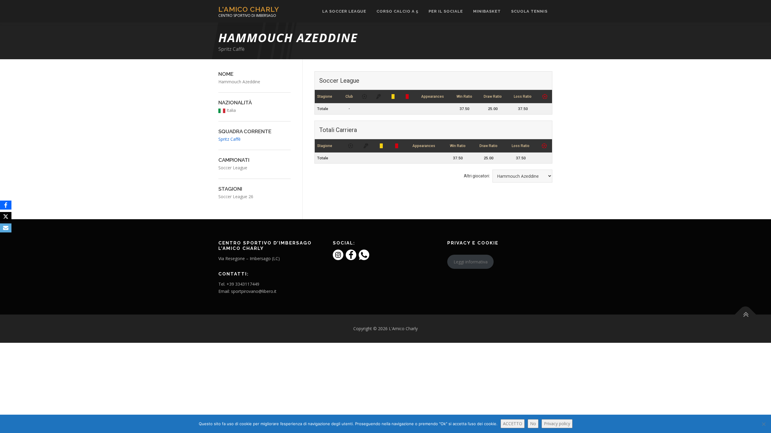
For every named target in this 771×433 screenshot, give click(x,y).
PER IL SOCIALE (446, 11)
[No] (763, 424)
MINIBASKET (487, 11)
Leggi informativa (471, 262)
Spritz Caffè (231, 49)
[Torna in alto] (745, 314)
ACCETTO (512, 423)
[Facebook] (5, 205)
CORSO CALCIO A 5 (397, 11)
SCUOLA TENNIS (529, 11)
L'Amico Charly (248, 9)
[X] (5, 216)
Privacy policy (557, 423)
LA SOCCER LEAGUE (344, 11)
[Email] (5, 227)
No (533, 423)
